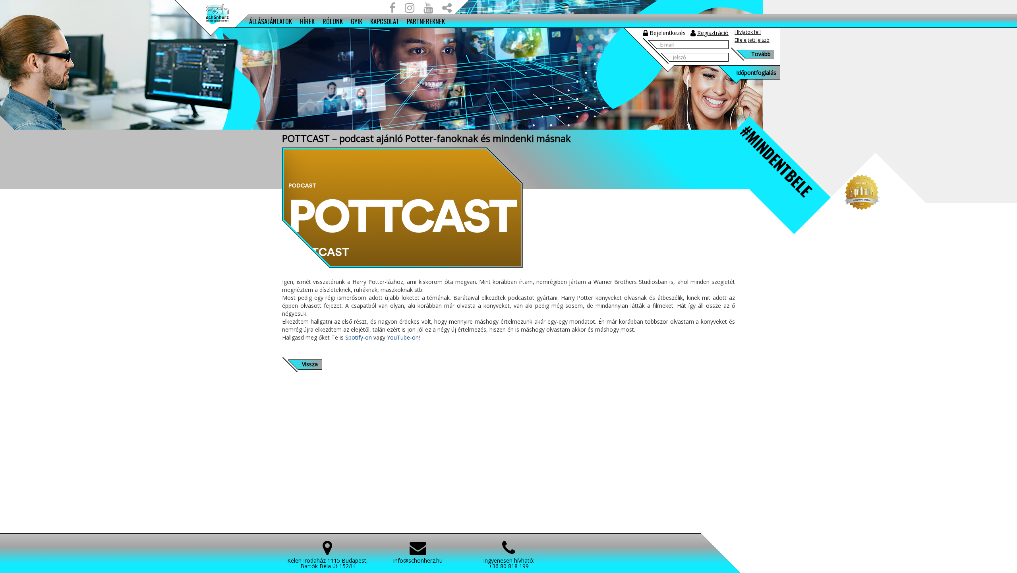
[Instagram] (409, 9)
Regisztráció (713, 33)
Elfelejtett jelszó (752, 40)
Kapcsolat (384, 21)
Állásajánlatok (270, 21)
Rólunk (333, 21)
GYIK (356, 21)
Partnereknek (426, 21)
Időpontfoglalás (756, 72)
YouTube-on (403, 337)
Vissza (310, 364)
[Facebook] (392, 9)
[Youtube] (428, 9)
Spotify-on (358, 337)
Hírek (307, 21)
